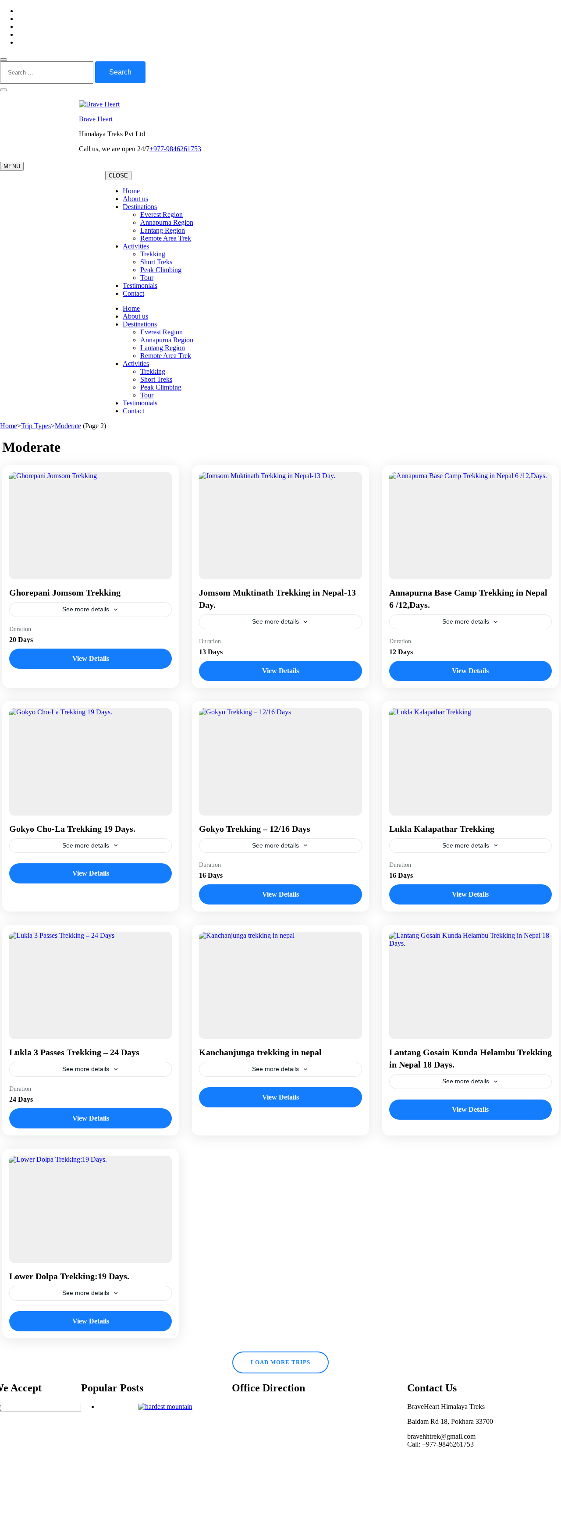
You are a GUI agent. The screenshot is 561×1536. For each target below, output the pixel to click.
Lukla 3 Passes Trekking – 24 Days (74, 1052)
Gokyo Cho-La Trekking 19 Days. (72, 829)
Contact (133, 293)
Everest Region (161, 214)
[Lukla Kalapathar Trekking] (470, 762)
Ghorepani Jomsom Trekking (65, 592)
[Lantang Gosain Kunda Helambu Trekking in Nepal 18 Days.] (470, 985)
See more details (85, 609)
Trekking (152, 254)
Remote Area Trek (165, 238)
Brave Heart (96, 119)
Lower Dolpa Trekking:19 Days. (69, 1276)
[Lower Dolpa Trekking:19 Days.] (90, 1209)
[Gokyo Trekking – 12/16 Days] (280, 762)
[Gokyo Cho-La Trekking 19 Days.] (90, 762)
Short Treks (156, 262)
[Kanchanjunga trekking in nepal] (280, 985)
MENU (12, 166)
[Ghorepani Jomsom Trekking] (90, 525)
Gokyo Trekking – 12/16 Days (254, 829)
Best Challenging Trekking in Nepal (165, 1422)
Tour (146, 277)
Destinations (140, 206)
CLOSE (118, 175)
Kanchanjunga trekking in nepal (260, 1052)
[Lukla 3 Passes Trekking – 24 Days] (90, 985)
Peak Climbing (160, 269)
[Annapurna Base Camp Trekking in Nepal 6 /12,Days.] (470, 525)
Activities (136, 246)
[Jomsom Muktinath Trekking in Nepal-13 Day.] (280, 525)
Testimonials (140, 285)
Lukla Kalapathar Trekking (441, 829)
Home (131, 191)
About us (135, 198)
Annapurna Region (166, 222)
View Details (90, 658)
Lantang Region (162, 230)
